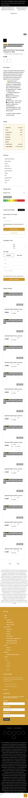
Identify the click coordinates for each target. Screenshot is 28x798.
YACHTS (6, 645)
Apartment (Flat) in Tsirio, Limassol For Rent (16, 336)
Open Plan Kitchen (8, 170)
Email (4, 217)
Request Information (14, 229)
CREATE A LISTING (10, 624)
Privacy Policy (9, 728)
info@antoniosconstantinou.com (7, 9)
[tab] (5, 40)
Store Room (7, 180)
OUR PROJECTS (9, 636)
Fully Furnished (8, 161)
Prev (10, 563)
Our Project (16, 46)
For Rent (10, 44)
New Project (16, 293)
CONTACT (6, 656)
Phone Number (6, 706)
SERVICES (6, 652)
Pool (5, 175)
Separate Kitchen (8, 177)
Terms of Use (20, 276)
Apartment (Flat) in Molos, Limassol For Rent (16, 495)
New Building (18, 44)
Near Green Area (8, 168)
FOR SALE (8, 631)
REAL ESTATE (7, 627)
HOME (5, 615)
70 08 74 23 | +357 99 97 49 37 (8, 8)
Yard (5, 182)
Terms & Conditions (17, 728)
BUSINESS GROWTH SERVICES (12, 654)
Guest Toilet (7, 166)
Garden (6, 163)
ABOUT (5, 617)
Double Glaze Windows (9, 158)
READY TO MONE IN (16, 321)
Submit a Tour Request (14, 279)
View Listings (21, 209)
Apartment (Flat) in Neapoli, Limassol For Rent (16, 309)
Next (18, 563)
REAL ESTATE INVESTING (11, 643)
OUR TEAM (8, 620)
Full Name (5, 700)
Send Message (14, 233)
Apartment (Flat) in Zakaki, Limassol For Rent (16, 389)
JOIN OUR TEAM (9, 622)
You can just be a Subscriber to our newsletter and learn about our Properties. (13, 697)
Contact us (5, 689)
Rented (14, 44)
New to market (10, 46)
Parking (6, 173)
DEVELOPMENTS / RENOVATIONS (13, 638)
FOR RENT (8, 633)
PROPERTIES (9, 629)
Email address (6, 712)
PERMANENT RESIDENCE (11, 640)
